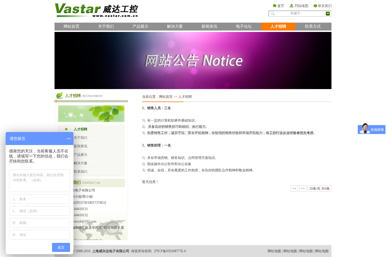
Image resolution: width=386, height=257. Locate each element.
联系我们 (80, 172)
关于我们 (106, 26)
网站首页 (71, 26)
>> (303, 189)
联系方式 (313, 26)
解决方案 (175, 26)
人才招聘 (278, 26)
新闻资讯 (209, 26)
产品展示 (140, 26)
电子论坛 (244, 26)
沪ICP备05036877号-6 (170, 251)
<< (294, 189)
